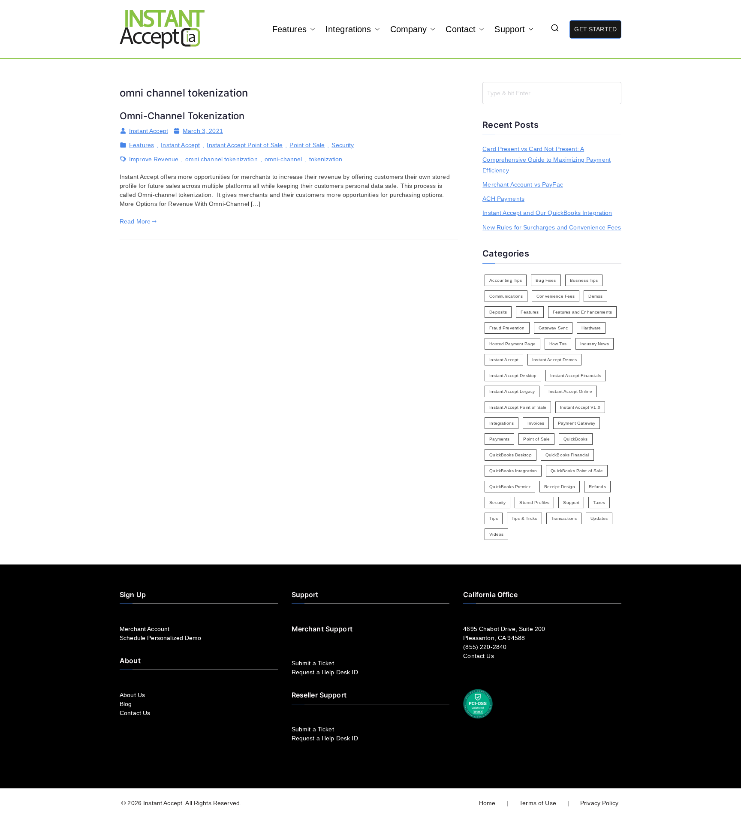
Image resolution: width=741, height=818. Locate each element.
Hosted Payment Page (512, 343)
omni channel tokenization (221, 159)
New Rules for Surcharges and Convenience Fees (551, 227)
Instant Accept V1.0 (580, 407)
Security (342, 145)
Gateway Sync (553, 328)
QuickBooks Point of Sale (576, 470)
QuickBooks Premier (509, 486)
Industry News (594, 343)
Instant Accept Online (570, 391)
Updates (599, 518)
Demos (595, 296)
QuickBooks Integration (513, 470)
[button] (311, 29)
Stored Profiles (534, 502)
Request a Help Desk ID (325, 672)
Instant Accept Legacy (512, 391)
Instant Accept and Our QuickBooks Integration (547, 212)
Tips (493, 518)
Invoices (535, 423)
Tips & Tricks (524, 518)
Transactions (564, 518)
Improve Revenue (153, 159)
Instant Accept (148, 130)
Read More (135, 221)
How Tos (557, 343)
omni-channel (283, 159)
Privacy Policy (599, 803)
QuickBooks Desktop (510, 455)
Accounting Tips (505, 280)
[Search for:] (552, 93)
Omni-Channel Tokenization (182, 115)
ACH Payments (503, 198)
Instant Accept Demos (554, 359)
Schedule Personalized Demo (161, 637)
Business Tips (584, 280)
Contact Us (135, 712)
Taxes (599, 502)
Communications (506, 296)
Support (509, 29)
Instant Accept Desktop (512, 375)
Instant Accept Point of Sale (245, 145)
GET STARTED (595, 29)
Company (408, 29)
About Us (132, 694)
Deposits (498, 312)
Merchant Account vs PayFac (522, 184)
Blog (126, 703)
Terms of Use (537, 803)
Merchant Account (144, 628)
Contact (461, 29)
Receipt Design (559, 486)
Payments (499, 439)
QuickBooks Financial (567, 455)
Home (487, 803)
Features (289, 29)
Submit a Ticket (313, 663)
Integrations (348, 29)
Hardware (591, 328)
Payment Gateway (576, 423)
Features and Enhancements (582, 312)
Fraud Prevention (506, 328)
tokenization (326, 159)
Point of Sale (307, 145)
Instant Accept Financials (575, 375)
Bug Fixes (546, 280)
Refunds (597, 486)
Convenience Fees (555, 296)
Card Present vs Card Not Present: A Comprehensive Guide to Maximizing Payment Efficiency (546, 159)
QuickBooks (575, 439)
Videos (496, 534)
